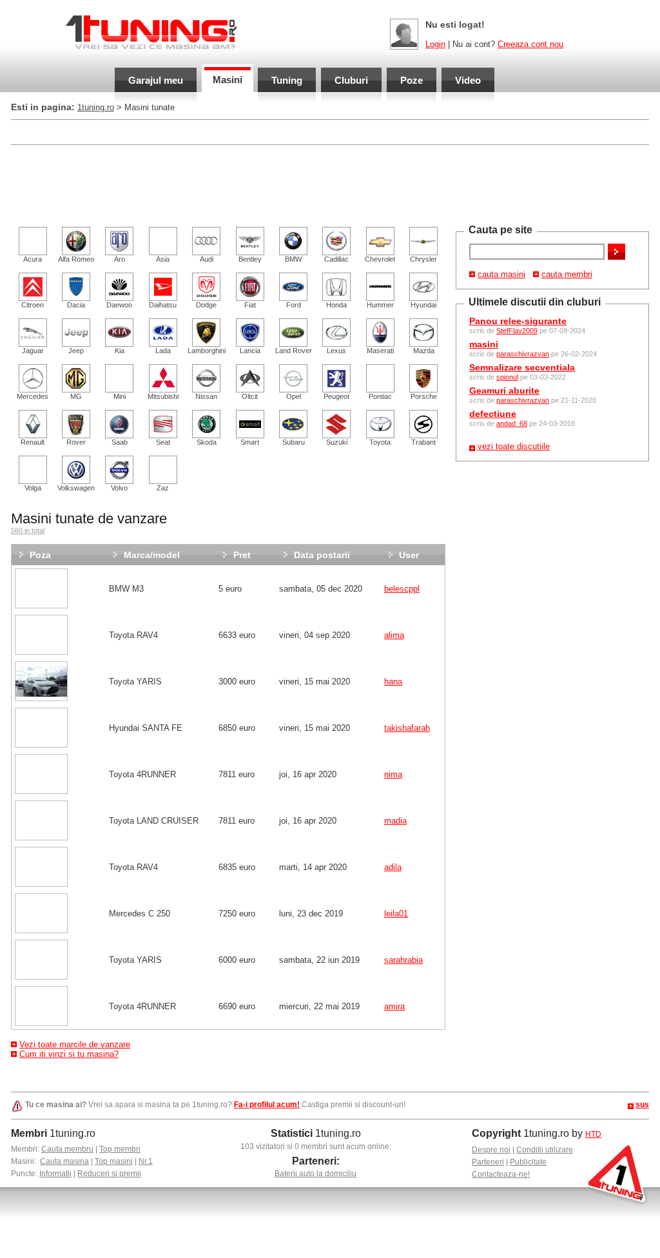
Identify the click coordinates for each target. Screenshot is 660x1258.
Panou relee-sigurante (518, 321)
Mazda (423, 350)
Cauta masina (64, 1161)
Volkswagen (76, 488)
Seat (163, 442)
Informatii (55, 1173)
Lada (163, 350)
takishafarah (407, 728)
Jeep (76, 350)
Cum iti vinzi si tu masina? (69, 1054)
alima (394, 635)
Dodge (206, 305)
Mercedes (32, 396)
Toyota (380, 442)
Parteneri (488, 1161)
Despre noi (491, 1149)
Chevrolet (380, 259)
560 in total (27, 530)
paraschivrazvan (522, 354)
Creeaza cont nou (530, 44)
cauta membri (566, 274)
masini (483, 344)
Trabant (423, 442)
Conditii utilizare (544, 1149)
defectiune (492, 414)
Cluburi (351, 80)
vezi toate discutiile (514, 446)
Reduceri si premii (109, 1173)
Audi (206, 259)
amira (394, 1006)
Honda (336, 305)
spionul (507, 377)
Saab (120, 442)
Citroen (32, 305)
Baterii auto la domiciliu (315, 1173)
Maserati (380, 350)
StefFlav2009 (517, 330)
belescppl (402, 589)
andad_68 (511, 423)
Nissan (206, 396)
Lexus (336, 350)
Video (468, 80)
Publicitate (528, 1161)
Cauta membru (67, 1149)
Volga (32, 488)
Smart (249, 442)
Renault (32, 442)
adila (393, 867)
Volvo (119, 488)
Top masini (114, 1161)
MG (76, 396)
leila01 (396, 913)
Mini (119, 396)
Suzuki (336, 442)
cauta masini (501, 274)
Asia (163, 259)
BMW (293, 259)
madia (395, 821)
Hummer (380, 305)
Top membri (120, 1149)
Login (435, 44)
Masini (227, 79)
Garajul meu (155, 80)
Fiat (250, 305)
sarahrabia (403, 960)
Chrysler (423, 259)
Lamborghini (207, 350)
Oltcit (250, 396)
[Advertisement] (245, 131)
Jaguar (33, 350)
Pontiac (380, 396)
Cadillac (336, 259)
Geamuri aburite (504, 390)
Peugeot (336, 396)
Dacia (76, 305)
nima (393, 774)
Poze (411, 80)
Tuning (286, 80)
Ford (293, 305)
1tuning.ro (95, 107)
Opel (293, 396)
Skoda (207, 442)
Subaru (293, 442)
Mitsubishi (163, 396)
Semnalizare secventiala (522, 367)
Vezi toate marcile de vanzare (74, 1044)
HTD (593, 1134)
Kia (119, 350)
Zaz (163, 488)
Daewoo (119, 305)
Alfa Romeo (76, 259)
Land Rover (293, 350)
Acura (32, 259)
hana (393, 681)
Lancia (250, 350)
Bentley (250, 259)
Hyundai (423, 305)
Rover (76, 442)
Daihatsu (163, 305)
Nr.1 (146, 1161)
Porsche (424, 396)
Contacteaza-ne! (501, 1174)
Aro (119, 259)
